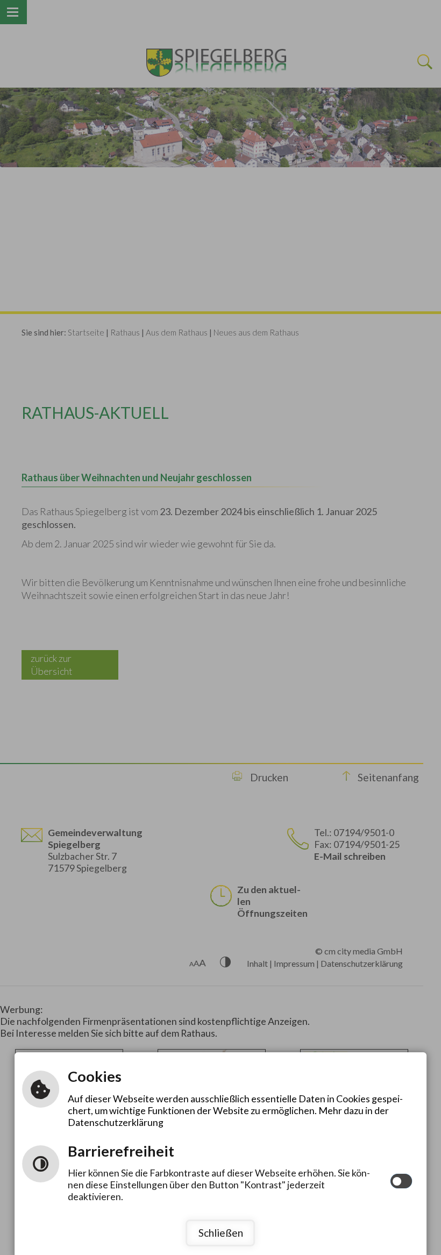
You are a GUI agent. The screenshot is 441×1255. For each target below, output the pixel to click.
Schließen (220, 1233)
